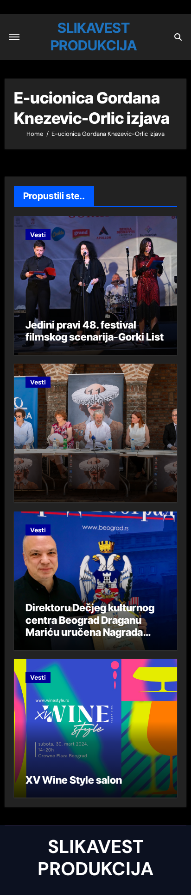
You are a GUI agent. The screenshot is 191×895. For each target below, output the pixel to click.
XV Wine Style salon (73, 780)
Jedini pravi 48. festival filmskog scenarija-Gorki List (94, 331)
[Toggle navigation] (14, 37)
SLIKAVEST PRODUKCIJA (95, 857)
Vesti (38, 235)
